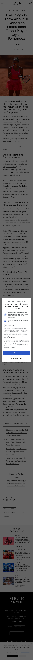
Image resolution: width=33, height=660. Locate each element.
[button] (16, 325)
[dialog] (16, 330)
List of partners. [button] (11, 337)
